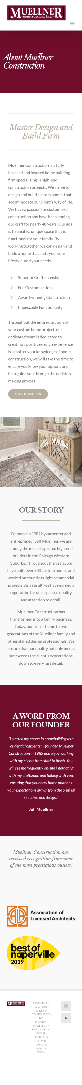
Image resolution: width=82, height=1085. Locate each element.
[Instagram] (66, 1006)
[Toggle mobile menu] (72, 23)
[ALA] (41, 907)
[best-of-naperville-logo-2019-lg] (34, 937)
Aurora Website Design (41, 1048)
